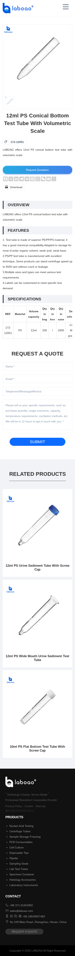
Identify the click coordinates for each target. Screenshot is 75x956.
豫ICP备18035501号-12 (19, 810)
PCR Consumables (20, 842)
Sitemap (41, 806)
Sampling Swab (18, 863)
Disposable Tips (19, 852)
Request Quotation (37, 169)
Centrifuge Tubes (19, 831)
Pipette (13, 858)
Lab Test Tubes (18, 868)
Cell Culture (16, 847)
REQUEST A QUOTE (24, 931)
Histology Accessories (22, 879)
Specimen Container (21, 874)
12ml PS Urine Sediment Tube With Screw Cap (37, 567)
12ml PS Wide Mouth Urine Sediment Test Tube (37, 658)
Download (13, 187)
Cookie (29, 806)
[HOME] (17, 8)
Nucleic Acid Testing (21, 825)
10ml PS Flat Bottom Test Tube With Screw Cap (37, 748)
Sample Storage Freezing (25, 836)
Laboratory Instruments (23, 885)
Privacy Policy (13, 806)
